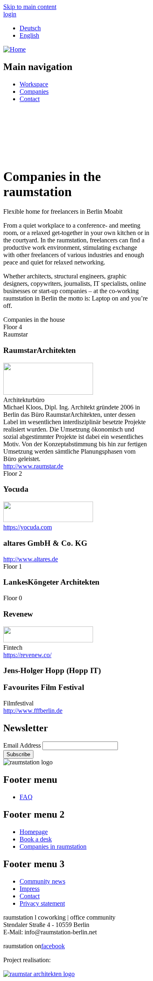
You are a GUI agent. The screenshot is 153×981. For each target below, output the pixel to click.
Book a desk (36, 839)
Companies (34, 91)
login (9, 14)
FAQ (26, 796)
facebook (53, 946)
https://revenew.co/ (27, 654)
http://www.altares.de (30, 559)
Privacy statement (42, 903)
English (29, 35)
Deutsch (30, 28)
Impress (30, 888)
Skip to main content (29, 6)
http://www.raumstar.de (33, 466)
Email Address (22, 745)
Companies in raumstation (53, 846)
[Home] (14, 49)
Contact (30, 98)
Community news (42, 881)
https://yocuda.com (27, 527)
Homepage (34, 831)
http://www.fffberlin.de (32, 710)
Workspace (34, 84)
